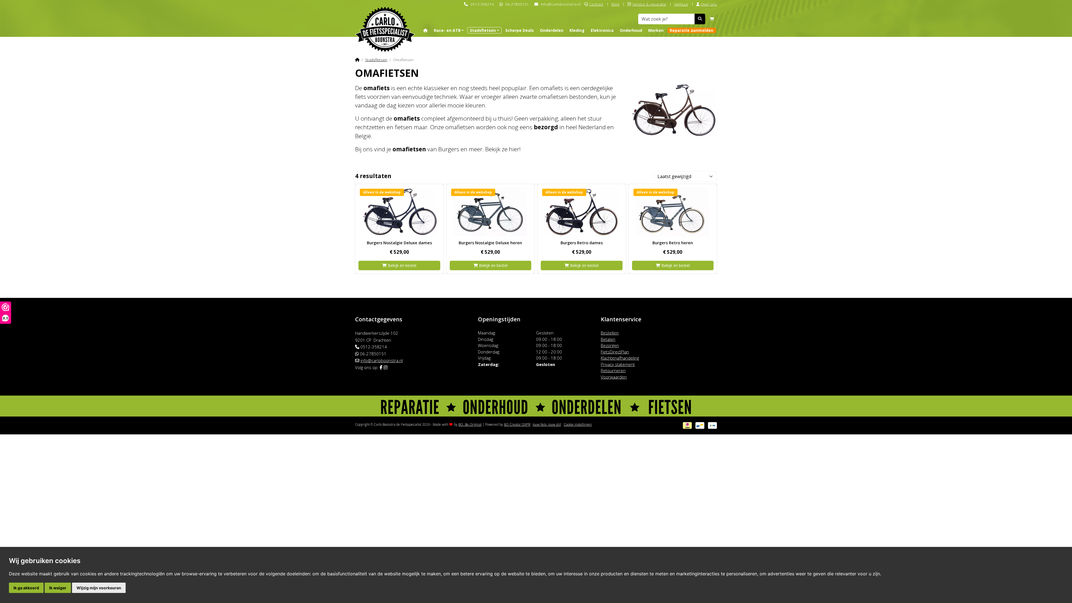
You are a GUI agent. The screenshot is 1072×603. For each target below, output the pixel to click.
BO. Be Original (470, 424)
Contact (596, 4)
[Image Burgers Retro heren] (673, 211)
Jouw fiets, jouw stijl (547, 424)
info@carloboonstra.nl (560, 4)
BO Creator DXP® (517, 424)
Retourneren (613, 370)
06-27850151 (517, 4)
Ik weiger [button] (57, 587)
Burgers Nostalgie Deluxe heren (490, 242)
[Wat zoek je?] (700, 19)
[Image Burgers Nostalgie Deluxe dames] (399, 211)
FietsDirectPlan (615, 352)
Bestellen (610, 333)
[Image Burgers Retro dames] (582, 211)
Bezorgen (610, 345)
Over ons (709, 4)
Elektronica (602, 30)
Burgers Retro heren (672, 242)
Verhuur (681, 4)
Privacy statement (618, 364)
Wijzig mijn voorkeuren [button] (98, 587)
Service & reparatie (649, 4)
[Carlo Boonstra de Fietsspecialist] (385, 20)
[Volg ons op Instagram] (385, 367)
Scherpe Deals (519, 30)
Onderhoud (631, 30)
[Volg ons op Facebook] (381, 367)
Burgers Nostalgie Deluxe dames (399, 242)
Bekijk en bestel (401, 265)
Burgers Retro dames (582, 242)
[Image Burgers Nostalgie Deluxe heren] (491, 211)
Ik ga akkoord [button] (26, 587)
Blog (615, 4)
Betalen (608, 339)
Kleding (577, 30)
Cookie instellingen (578, 424)
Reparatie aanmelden (691, 30)
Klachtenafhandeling (620, 358)
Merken (656, 30)
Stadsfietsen (376, 59)
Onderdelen (551, 30)
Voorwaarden (614, 377)
